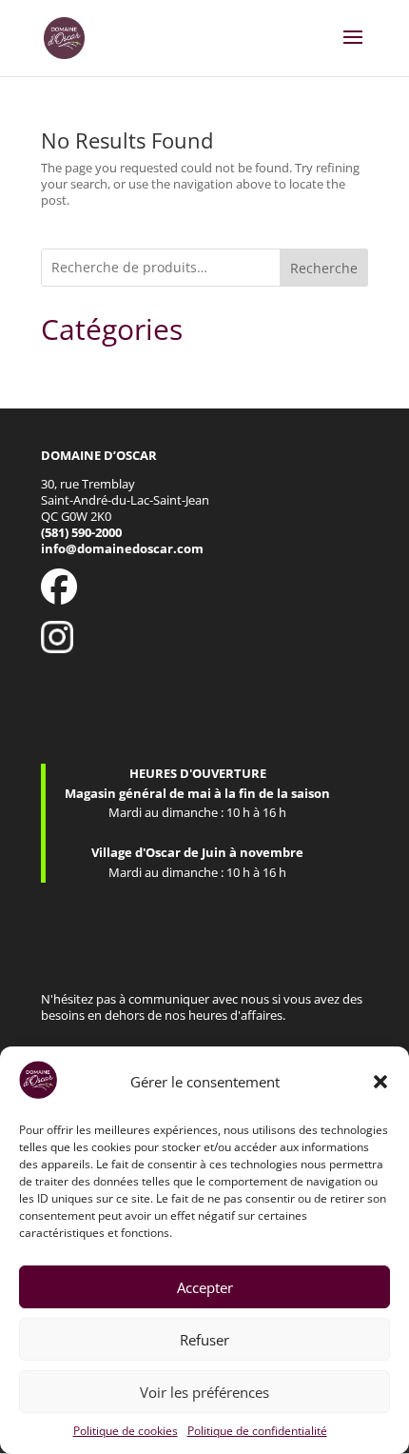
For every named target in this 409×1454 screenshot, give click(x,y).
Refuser (204, 1339)
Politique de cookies (125, 1431)
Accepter (205, 1287)
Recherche (324, 268)
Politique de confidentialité (257, 1431)
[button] (380, 1081)
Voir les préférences (204, 1392)
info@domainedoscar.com (122, 548)
